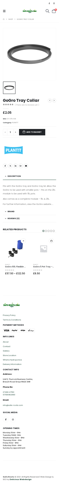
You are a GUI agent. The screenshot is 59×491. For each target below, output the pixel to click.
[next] (54, 100)
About (5, 343)
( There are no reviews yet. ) (27, 105)
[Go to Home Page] (3, 19)
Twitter (10, 166)
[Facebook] (49, 3)
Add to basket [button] (28, 240)
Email (26, 166)
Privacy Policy (9, 316)
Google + (20, 166)
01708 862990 (9, 395)
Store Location (9, 356)
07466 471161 (8, 393)
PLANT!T (15, 122)
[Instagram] (54, 3)
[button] (5, 11)
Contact (6, 347)
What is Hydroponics (12, 360)
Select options (56, 240)
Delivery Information (12, 365)
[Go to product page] (20, 248)
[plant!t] (13, 150)
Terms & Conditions (12, 320)
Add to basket (34, 132)
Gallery (6, 351)
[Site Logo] (29, 11)
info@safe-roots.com (13, 406)
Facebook (5, 166)
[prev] (50, 100)
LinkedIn (15, 166)
